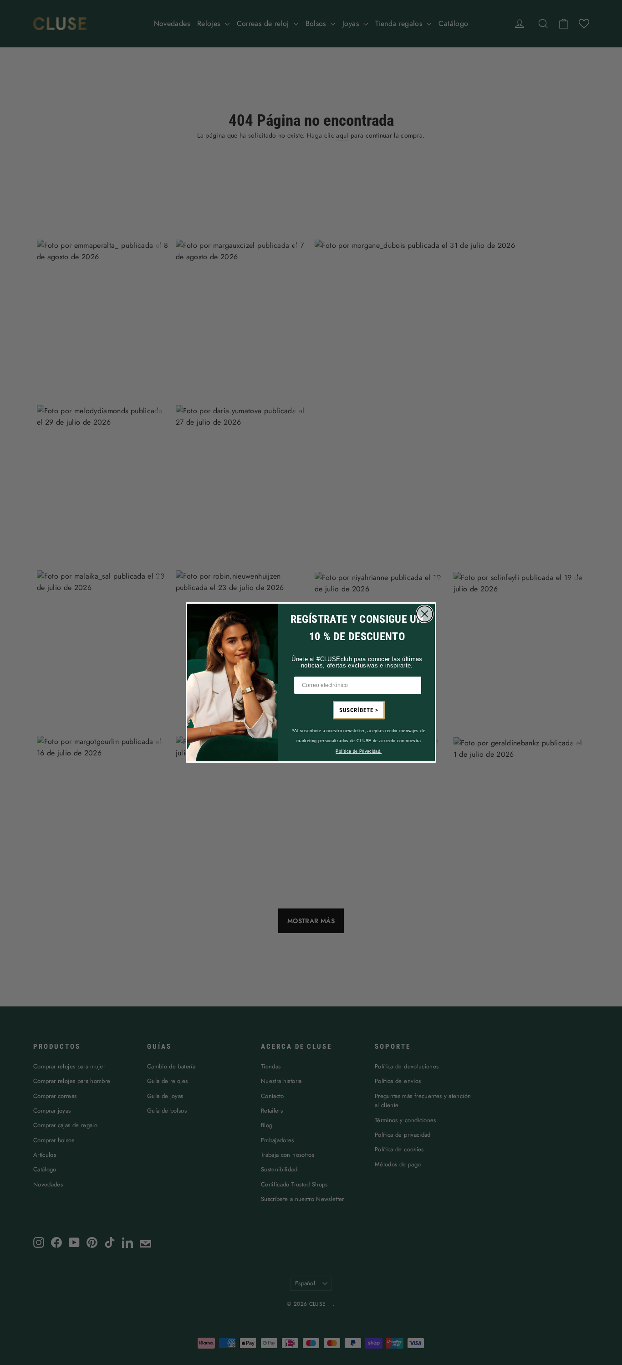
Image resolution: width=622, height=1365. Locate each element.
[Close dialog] (425, 614)
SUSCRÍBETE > (358, 710)
